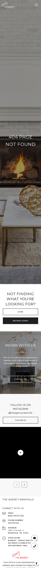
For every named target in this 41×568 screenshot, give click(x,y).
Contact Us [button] (20, 379)
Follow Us (20, 420)
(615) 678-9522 (13, 523)
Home (20, 312)
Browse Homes (20, 321)
